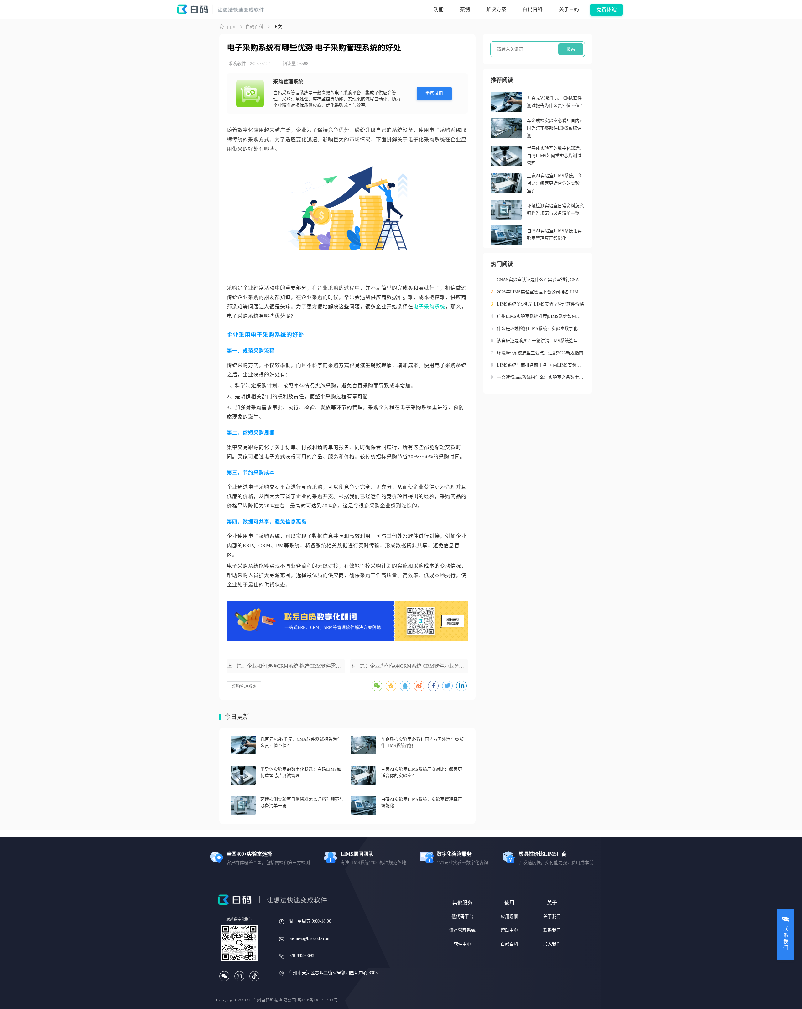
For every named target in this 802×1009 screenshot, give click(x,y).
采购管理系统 (244, 686)
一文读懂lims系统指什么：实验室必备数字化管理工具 (541, 377)
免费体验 (606, 9)
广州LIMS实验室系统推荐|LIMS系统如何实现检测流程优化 (541, 316)
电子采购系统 (429, 306)
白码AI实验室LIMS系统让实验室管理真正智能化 (554, 235)
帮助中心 (509, 930)
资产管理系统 (462, 930)
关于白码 (569, 9)
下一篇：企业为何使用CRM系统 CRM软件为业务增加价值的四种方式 (409, 666)
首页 (231, 26)
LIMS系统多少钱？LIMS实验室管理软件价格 (540, 304)
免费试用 (434, 93)
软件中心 (462, 944)
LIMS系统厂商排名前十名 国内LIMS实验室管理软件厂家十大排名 (541, 365)
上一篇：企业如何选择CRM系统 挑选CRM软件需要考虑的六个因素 (286, 666)
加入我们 (552, 944)
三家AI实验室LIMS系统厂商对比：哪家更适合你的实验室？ (554, 183)
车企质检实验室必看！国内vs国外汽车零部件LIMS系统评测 (555, 128)
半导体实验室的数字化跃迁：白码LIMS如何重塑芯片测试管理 (555, 156)
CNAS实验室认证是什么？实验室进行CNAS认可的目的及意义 (541, 279)
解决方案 (496, 9)
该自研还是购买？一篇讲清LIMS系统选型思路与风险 (541, 340)
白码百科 (533, 9)
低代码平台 (462, 916)
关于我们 (552, 916)
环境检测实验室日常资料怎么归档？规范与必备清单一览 (555, 209)
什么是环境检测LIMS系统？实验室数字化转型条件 (541, 328)
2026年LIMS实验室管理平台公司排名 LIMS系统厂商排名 (541, 292)
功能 (439, 9)
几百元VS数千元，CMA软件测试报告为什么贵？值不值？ (555, 102)
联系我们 (552, 930)
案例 (465, 9)
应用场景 (509, 916)
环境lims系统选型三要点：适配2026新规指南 (540, 353)
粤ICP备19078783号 (318, 1000)
